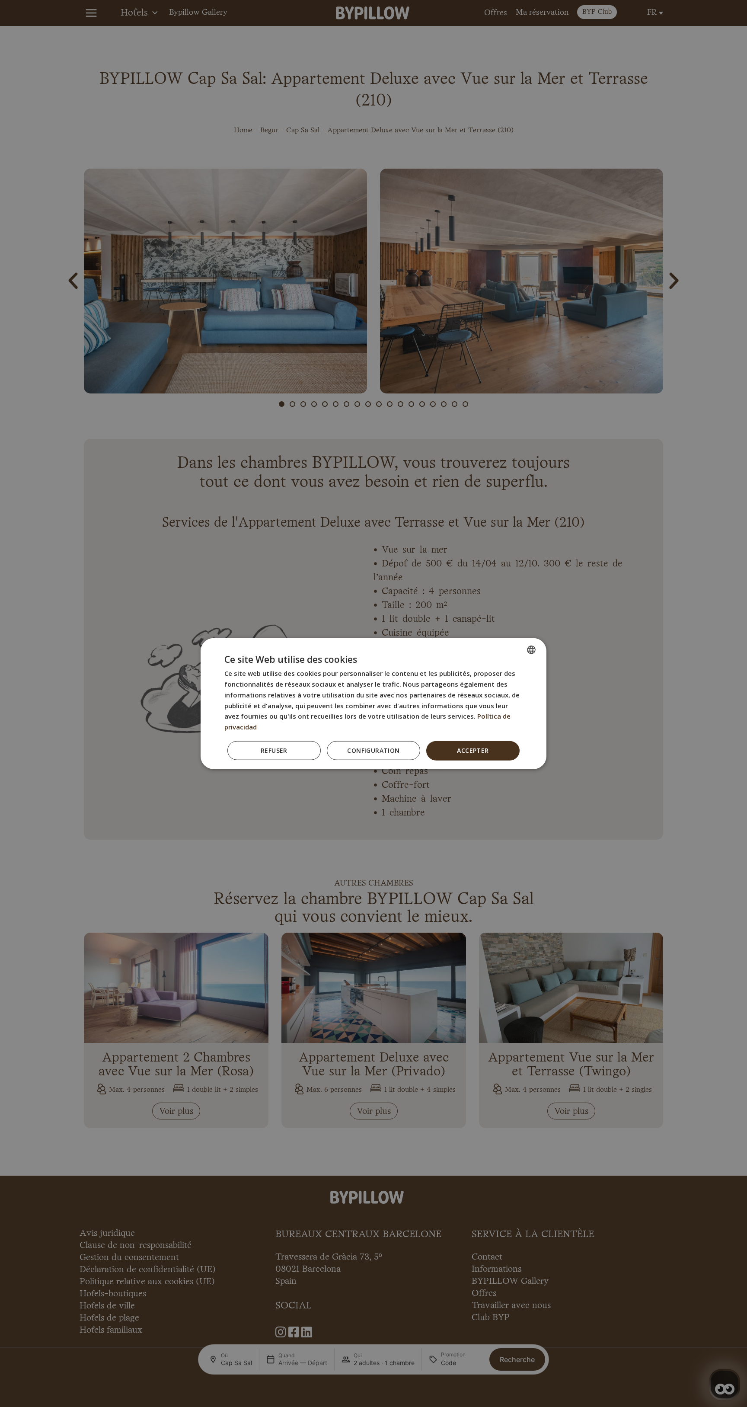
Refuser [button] (274, 750)
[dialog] (373, 703)
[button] (373, 750)
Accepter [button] (472, 750)
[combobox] (531, 650)
